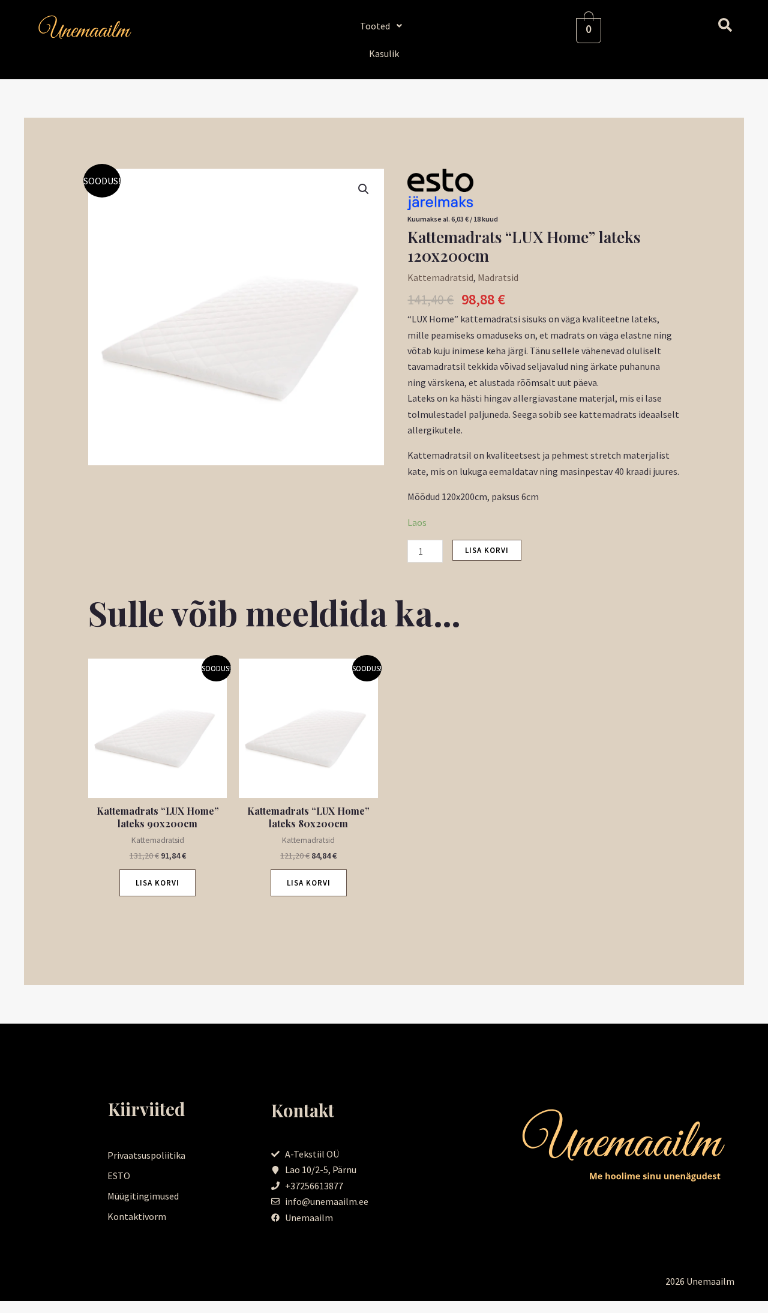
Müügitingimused (143, 1196)
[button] (384, 26)
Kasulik (384, 53)
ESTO (118, 1176)
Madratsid (498, 277)
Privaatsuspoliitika (146, 1155)
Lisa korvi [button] (157, 883)
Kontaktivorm (136, 1216)
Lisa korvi (487, 550)
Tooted (375, 26)
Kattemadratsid (440, 277)
